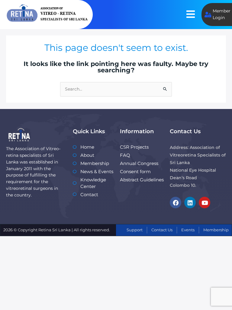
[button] (190, 14)
